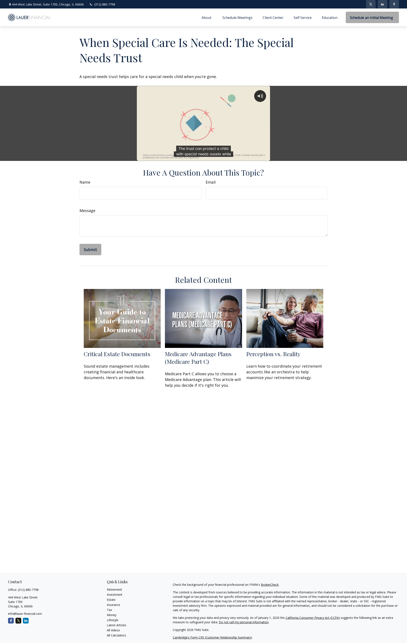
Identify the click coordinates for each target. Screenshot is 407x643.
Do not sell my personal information (244, 622)
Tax (109, 610)
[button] (207, 17)
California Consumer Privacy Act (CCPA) (313, 618)
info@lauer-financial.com (25, 614)
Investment (114, 595)
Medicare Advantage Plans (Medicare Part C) (198, 357)
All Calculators (116, 635)
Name (84, 182)
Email (211, 182)
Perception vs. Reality (273, 354)
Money (111, 615)
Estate (111, 600)
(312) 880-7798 (104, 4)
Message (87, 210)
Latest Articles (116, 625)
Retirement (114, 589)
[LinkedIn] (382, 4)
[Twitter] (371, 4)
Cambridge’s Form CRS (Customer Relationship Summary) (212, 637)
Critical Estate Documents (117, 354)
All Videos (113, 630)
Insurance (113, 605)
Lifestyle (112, 620)
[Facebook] (394, 4)
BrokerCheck (270, 585)
